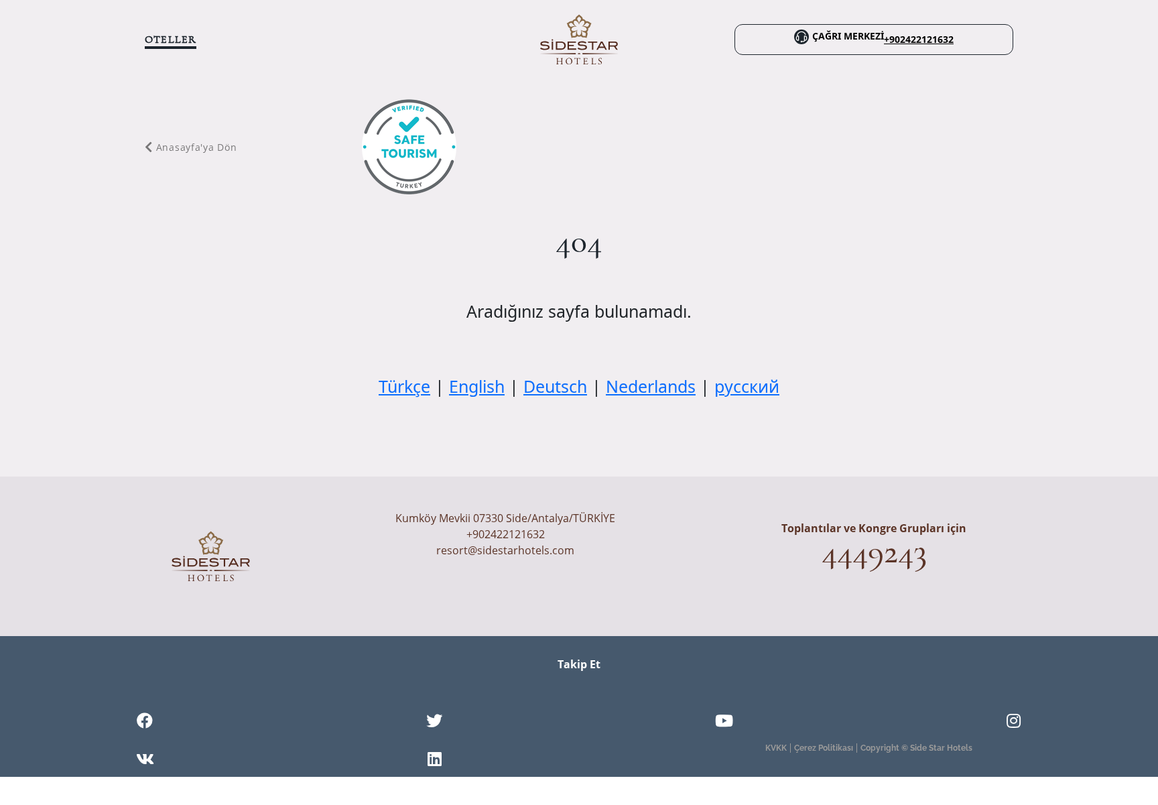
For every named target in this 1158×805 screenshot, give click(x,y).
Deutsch (555, 386)
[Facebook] (145, 722)
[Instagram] (1014, 722)
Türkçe (404, 386)
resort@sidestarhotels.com (505, 550)
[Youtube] (724, 722)
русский (746, 386)
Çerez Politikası (823, 748)
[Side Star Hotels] (579, 38)
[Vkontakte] (145, 760)
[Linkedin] (435, 760)
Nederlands (651, 386)
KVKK (776, 748)
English (477, 386)
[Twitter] (434, 722)
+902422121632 (919, 39)
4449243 (874, 551)
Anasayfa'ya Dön (196, 147)
